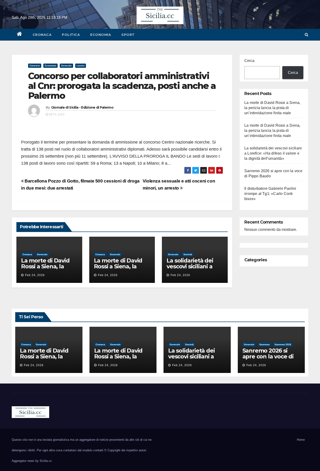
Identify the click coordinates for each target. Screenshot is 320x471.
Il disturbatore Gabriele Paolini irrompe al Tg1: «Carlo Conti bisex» (270, 193)
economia (100, 35)
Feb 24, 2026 (35, 275)
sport (128, 35)
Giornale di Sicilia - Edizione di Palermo (82, 107)
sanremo (264, 344)
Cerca (249, 61)
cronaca (42, 35)
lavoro (81, 65)
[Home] (19, 35)
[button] (306, 35)
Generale (66, 65)
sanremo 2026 (283, 344)
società (187, 254)
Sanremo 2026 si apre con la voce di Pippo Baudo (268, 356)
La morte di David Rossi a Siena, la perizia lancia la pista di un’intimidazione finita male (272, 108)
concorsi (35, 65)
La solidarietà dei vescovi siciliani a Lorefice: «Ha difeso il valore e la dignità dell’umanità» (273, 153)
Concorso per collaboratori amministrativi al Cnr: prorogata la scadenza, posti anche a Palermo (122, 85)
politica (71, 35)
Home (301, 439)
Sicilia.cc (46, 461)
